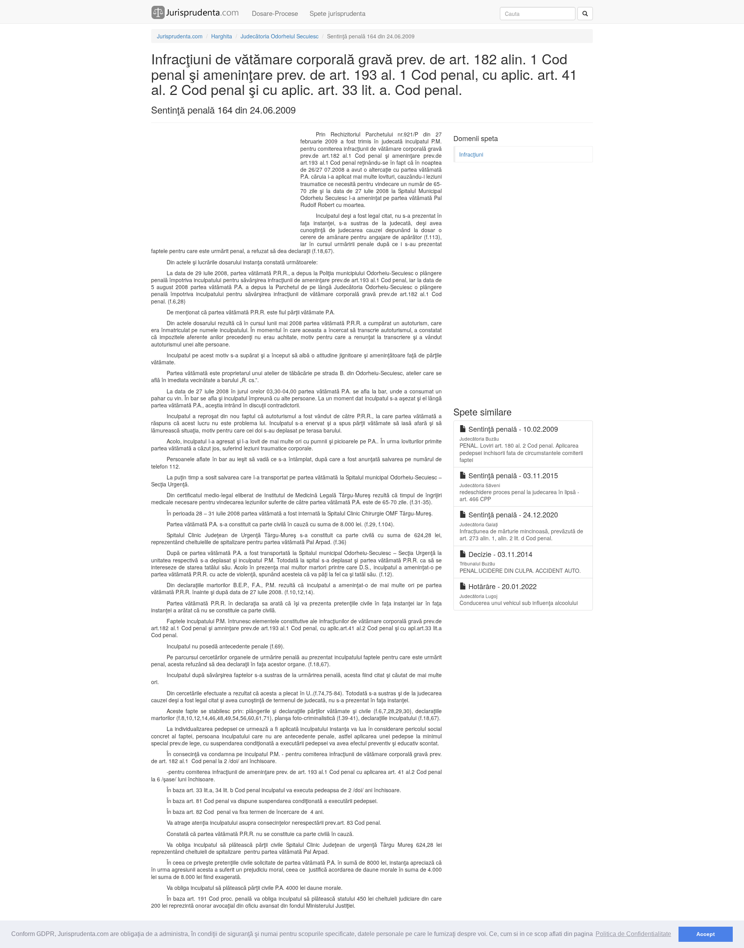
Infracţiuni (471, 154)
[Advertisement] (224, 187)
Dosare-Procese (275, 13)
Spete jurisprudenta (337, 13)
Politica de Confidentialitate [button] (633, 934)
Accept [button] (705, 934)
